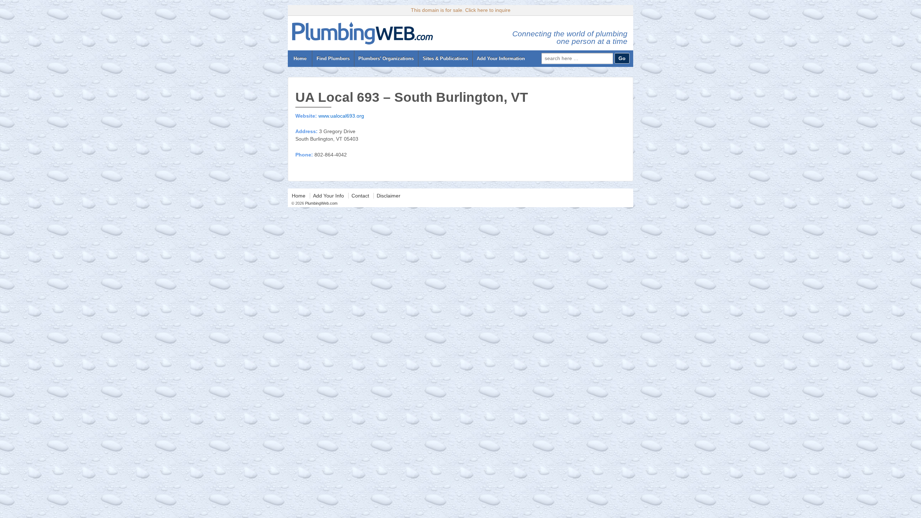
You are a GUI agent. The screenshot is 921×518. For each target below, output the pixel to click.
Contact (360, 196)
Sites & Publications (445, 58)
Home (300, 58)
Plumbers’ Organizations (386, 58)
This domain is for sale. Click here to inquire (461, 10)
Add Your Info (328, 196)
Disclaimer (388, 196)
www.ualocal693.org (341, 116)
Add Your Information (501, 58)
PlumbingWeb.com (320, 203)
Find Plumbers (333, 58)
